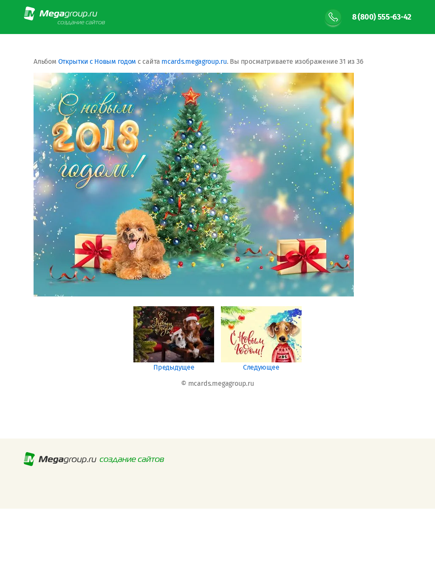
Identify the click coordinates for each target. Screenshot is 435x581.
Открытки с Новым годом (97, 61)
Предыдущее (173, 367)
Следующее (261, 367)
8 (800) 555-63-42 (381, 17)
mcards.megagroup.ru (193, 61)
